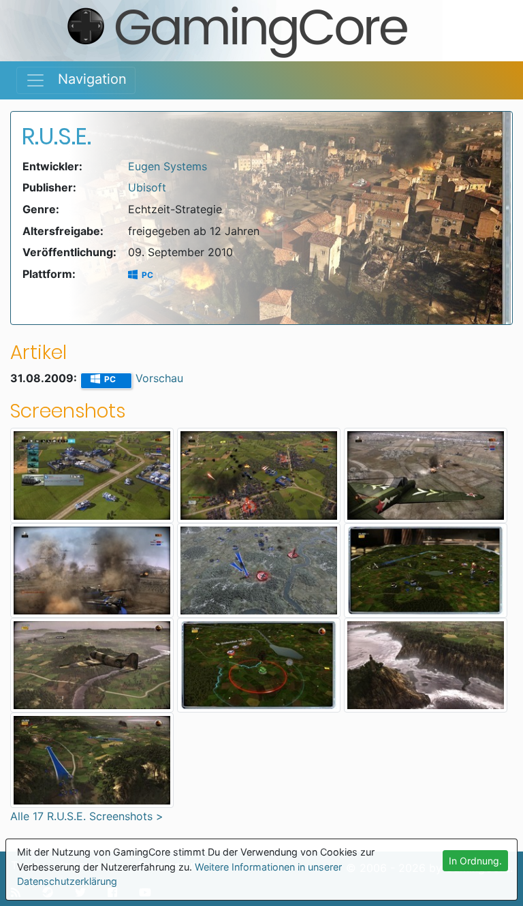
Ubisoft (147, 187)
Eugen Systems (167, 166)
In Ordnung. (475, 860)
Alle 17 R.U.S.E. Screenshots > (86, 816)
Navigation (86, 79)
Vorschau (159, 378)
